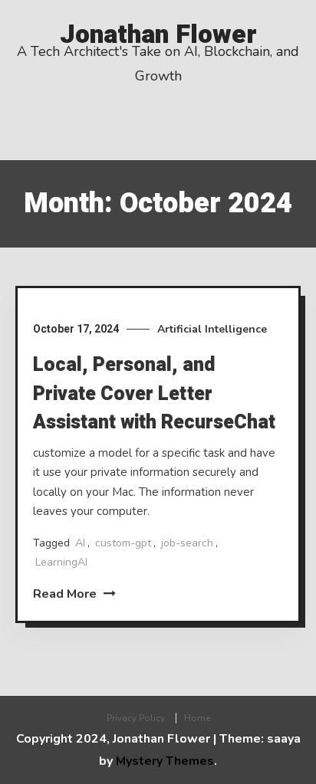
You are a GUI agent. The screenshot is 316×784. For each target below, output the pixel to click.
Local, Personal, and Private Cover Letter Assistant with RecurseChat (154, 394)
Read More (66, 594)
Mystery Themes (165, 761)
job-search (187, 543)
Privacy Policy (136, 718)
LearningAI (61, 562)
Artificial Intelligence (212, 329)
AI (80, 543)
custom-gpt (123, 543)
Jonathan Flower (158, 34)
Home (197, 718)
